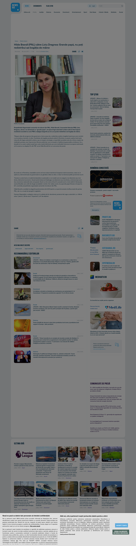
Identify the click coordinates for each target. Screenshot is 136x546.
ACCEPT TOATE (121, 525)
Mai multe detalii (35, 526)
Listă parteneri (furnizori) (67, 534)
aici (17, 541)
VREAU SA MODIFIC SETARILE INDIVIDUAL (120, 532)
